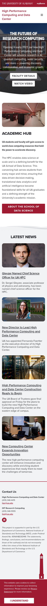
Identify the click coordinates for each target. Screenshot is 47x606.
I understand (19, 601)
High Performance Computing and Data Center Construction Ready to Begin (21, 389)
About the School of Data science (23, 208)
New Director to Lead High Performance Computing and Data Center (21, 331)
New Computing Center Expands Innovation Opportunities (17, 450)
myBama (41, 3)
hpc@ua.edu (7, 503)
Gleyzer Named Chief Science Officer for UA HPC (20, 275)
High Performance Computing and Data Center (16, 15)
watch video (23, 83)
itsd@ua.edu (7, 514)
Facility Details (23, 76)
